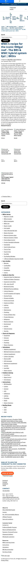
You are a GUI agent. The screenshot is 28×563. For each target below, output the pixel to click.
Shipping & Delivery (8, 534)
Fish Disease (7, 379)
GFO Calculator (8, 361)
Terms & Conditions (8, 519)
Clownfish (6, 268)
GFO (5, 391)
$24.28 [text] (15, 138)
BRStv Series (4, 28)
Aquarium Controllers (10, 282)
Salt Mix (6, 326)
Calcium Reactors (8, 291)
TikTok (4, 485)
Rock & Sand (7, 324)
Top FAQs (6, 254)
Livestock (6, 307)
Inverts (6, 272)
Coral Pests (7, 375)
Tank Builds (7, 244)
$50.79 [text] (15, 161)
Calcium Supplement (9, 354)
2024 (5, 412)
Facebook (5, 480)
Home (3, 26)
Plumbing (6, 312)
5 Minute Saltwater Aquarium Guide (13, 259)
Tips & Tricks (7, 252)
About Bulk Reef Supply (9, 510)
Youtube (5, 482)
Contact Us (5, 525)
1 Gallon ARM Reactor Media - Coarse (5, 133)
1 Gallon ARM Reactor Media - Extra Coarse (18, 133)
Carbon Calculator (9, 356)
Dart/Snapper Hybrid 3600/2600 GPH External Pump (7, 178)
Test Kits (6, 331)
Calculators (6, 547)
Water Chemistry (8, 345)
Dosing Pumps (8, 296)
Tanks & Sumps (8, 329)
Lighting (6, 305)
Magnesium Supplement (10, 363)
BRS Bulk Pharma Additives (11, 289)
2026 (5, 407)
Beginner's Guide (8, 216)
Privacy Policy (4, 560)
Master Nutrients (8, 233)
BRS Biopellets (8, 384)
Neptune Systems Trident (11, 237)
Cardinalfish (7, 265)
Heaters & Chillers (9, 303)
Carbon (6, 386)
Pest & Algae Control (9, 240)
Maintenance (7, 310)
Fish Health (7, 228)
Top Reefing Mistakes (9, 256)
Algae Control (7, 377)
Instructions (6, 545)
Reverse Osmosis (8, 321)
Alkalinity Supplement (10, 349)
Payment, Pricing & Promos (10, 532)
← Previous (4, 196)
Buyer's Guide (7, 226)
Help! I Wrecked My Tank (10, 230)
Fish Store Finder (7, 552)
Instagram (5, 484)
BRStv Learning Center (9, 542)
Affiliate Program (7, 517)
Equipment (7, 335)
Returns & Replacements (9, 529)
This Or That (7, 249)
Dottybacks (7, 270)
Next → (9, 196)
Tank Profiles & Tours (9, 247)
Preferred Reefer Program (10, 527)
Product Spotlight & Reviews (11, 242)
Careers (5, 512)
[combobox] (14, 37)
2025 (5, 409)
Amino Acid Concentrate (17, 153)
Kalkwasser (7, 393)
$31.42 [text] (3, 138)
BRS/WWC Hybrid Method (16, 28)
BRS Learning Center (12, 26)
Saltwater (21, 26)
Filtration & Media (9, 298)
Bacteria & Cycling (9, 286)
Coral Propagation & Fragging (12, 293)
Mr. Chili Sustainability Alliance (11, 514)
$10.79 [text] (3, 161)
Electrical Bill (7, 359)
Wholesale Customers (8, 537)
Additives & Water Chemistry (11, 279)
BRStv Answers (8, 219)
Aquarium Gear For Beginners (12, 277)
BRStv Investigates (9, 221)
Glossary (6, 338)
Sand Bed (6, 368)
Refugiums (7, 319)
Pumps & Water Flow (9, 314)
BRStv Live (6, 223)
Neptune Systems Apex (10, 235)
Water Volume (8, 370)
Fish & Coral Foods (9, 300)
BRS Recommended (8, 549)
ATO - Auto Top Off (9, 284)
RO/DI (5, 400)
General (6, 389)
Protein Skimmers (9, 317)
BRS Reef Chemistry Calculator (12, 352)
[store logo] (14, 8)
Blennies (6, 263)
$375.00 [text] (3, 183)
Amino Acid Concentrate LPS (6, 153)
